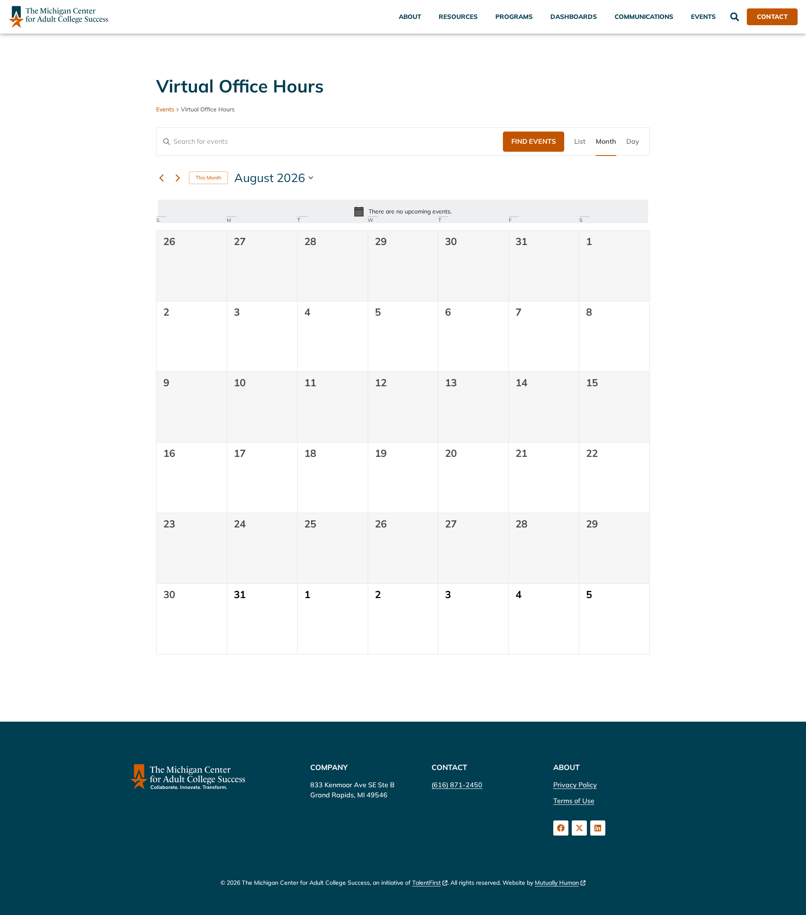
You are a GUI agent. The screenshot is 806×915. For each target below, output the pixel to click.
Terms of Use (573, 800)
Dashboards (573, 17)
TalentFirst (426, 882)
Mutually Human (557, 882)
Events (703, 17)
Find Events (533, 141)
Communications (644, 17)
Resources (458, 17)
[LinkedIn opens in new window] (597, 828)
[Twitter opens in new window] (579, 828)
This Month (208, 177)
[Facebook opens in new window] (560, 828)
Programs (514, 17)
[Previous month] (161, 178)
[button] (735, 17)
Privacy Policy (575, 785)
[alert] (403, 211)
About (410, 17)
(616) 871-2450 (457, 785)
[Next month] (178, 178)
